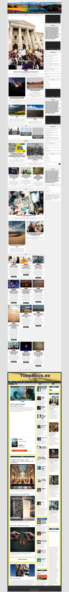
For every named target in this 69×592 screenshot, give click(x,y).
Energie (53, 29)
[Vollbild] (59, 22)
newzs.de (47, 36)
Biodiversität (53, 28)
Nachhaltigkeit (47, 35)
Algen (46, 27)
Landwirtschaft (56, 107)
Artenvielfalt (53, 27)
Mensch (50, 34)
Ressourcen (54, 36)
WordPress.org (47, 86)
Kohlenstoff (47, 107)
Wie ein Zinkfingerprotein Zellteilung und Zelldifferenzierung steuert (26, 267)
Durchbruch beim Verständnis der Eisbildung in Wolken (26, 215)
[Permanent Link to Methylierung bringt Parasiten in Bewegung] (13, 259)
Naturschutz (55, 35)
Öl (54, 38)
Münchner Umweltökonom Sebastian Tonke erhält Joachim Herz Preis (26, 71)
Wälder (46, 38)
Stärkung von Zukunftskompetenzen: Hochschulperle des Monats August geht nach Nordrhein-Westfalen (38, 177)
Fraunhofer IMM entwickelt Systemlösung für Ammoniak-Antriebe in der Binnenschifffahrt (17, 98)
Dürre (50, 29)
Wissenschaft (56, 37)
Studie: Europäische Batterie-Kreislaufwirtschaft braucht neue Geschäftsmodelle (35, 90)
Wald (50, 37)
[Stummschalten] (57, 22)
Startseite (9, 12)
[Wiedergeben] (46, 22)
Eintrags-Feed (47, 157)
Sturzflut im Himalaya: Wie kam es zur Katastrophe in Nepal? (35, 119)
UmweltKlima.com (34, 6)
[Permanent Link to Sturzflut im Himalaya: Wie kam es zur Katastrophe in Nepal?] (35, 111)
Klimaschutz (52, 31)
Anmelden (46, 81)
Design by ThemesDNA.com (34, 590)
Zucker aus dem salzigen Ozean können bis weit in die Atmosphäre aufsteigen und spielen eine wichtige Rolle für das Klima (35, 234)
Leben (22, 12)
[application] (52, 19)
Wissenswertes (33, 12)
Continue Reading (14, 276)
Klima (28, 12)
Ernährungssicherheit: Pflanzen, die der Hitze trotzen (17, 246)
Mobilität (59, 34)
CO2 (48, 29)
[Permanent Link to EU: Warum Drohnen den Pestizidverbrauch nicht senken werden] (13, 345)
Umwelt (26, 12)
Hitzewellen (50, 30)
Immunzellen (56, 30)
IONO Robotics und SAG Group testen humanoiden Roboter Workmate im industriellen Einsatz (14, 177)
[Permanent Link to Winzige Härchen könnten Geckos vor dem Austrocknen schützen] (38, 259)
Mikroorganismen (54, 34)
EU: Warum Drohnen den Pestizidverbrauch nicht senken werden (13, 353)
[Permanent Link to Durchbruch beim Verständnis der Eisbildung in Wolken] (26, 203)
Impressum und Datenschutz (39, 12)
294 (25, 369)
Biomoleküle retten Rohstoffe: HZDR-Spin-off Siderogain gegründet (26, 133)
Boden (57, 28)
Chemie (46, 29)
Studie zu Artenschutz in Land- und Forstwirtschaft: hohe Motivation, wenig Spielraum (38, 354)
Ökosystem (52, 38)
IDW (53, 30)
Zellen (49, 38)
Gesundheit (47, 30)
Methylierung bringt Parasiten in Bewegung (14, 266)
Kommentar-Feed (48, 84)
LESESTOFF (13, 12)
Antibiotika (49, 27)
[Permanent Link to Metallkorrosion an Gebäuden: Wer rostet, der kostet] (17, 110)
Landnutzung (51, 107)
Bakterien (47, 28)
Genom (58, 29)
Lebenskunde (14, 264)
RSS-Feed (15, 157)
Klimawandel (56, 31)
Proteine (51, 36)
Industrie (47, 31)
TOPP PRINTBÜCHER (18, 12)
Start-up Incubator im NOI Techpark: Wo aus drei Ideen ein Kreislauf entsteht (26, 176)
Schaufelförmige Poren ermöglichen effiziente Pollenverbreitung (38, 136)
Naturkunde (51, 35)
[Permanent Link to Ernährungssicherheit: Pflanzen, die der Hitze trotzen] (17, 233)
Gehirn (56, 29)
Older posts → (29, 369)
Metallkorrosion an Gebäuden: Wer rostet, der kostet (17, 116)
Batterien (50, 28)
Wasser (53, 37)
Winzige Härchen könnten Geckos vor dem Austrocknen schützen (14, 134)
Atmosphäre (56, 27)
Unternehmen (47, 37)
